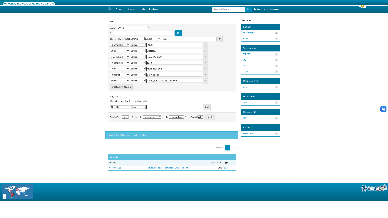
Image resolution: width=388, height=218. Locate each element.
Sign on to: (261, 9)
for (111, 33)
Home (120, 9)
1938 (245, 102)
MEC (245, 66)
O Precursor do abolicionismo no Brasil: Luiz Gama (168, 168)
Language (274, 9)
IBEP (245, 60)
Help (143, 9)
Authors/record (191, 117)
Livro (226, 168)
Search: (113, 28)
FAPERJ (246, 54)
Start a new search (121, 87)
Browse (131, 9)
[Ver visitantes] (17, 191)
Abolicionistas (249, 33)
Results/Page (115, 117)
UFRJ (245, 71)
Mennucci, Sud (115, 168)
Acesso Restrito (249, 133)
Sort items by (137, 117)
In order (165, 117)
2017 (245, 118)
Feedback (153, 9)
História (246, 39)
